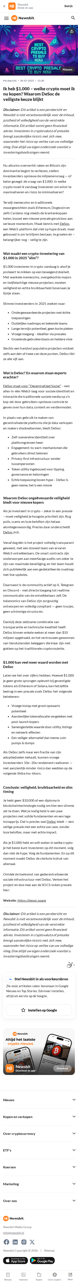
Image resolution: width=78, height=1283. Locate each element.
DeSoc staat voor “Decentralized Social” (32, 386)
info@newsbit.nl (13, 1233)
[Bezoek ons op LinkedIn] (15, 1242)
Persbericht (10, 81)
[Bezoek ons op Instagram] (24, 1242)
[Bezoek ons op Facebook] (6, 1242)
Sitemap (49, 1250)
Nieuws (67, 69)
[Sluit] (4, 6)
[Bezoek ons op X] (32, 1242)
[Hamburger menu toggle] (6, 18)
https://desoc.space (31, 900)
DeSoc (64, 224)
